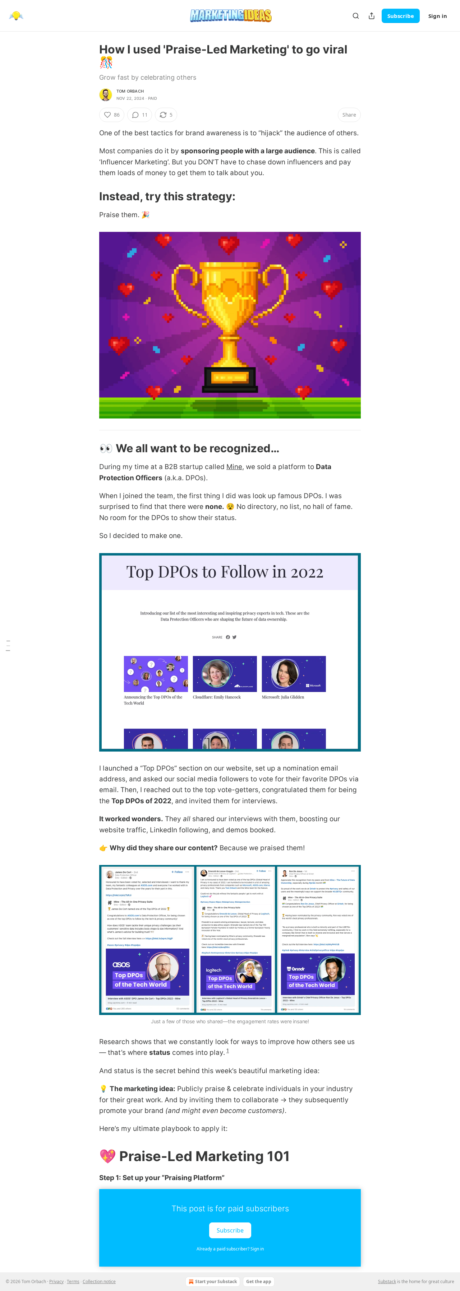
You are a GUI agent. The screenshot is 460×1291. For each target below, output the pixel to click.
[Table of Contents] (8, 645)
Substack (387, 1281)
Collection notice (99, 1281)
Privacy (56, 1281)
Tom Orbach (130, 91)
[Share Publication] (371, 16)
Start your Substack (216, 1281)
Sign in (437, 15)
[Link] (89, 196)
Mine (234, 467)
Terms (73, 1281)
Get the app (258, 1281)
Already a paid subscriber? (230, 1249)
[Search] (356, 16)
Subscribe (400, 15)
